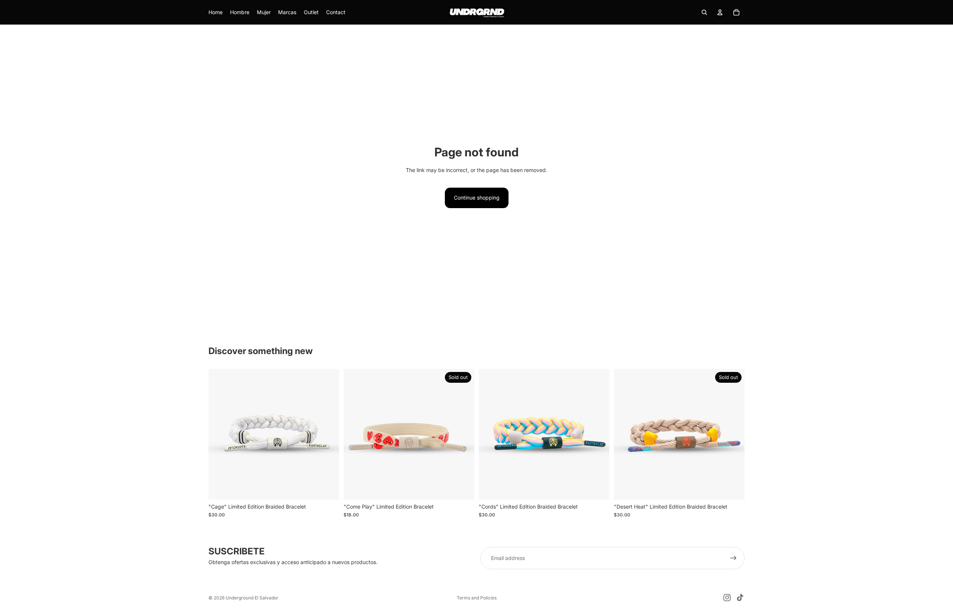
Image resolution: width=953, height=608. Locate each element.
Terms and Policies (477, 598)
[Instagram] (727, 597)
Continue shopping (477, 197)
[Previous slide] (219, 434)
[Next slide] (328, 434)
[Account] (720, 12)
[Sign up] (733, 558)
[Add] (327, 488)
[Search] (704, 12)
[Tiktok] (740, 597)
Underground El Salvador (252, 598)
